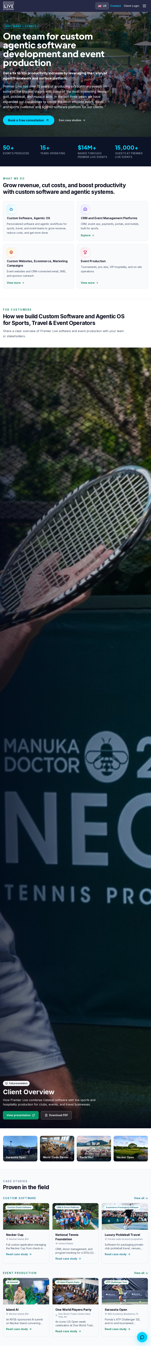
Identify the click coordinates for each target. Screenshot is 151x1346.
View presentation (19, 1115)
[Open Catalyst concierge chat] (142, 1337)
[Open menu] (144, 6)
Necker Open (125, 1157)
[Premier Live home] (8, 5)
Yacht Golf (87, 1157)
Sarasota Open (16, 1157)
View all (139, 1198)
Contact (115, 5)
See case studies (70, 120)
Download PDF (58, 1115)
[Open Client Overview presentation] (75, 738)
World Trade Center (56, 1157)
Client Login (131, 5)
